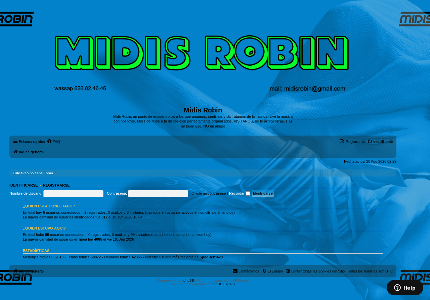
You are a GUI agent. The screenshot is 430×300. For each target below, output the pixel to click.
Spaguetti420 (211, 257)
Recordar (237, 193)
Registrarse (56, 185)
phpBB (188, 280)
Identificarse (23, 185)
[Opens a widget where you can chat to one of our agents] (404, 288)
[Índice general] (203, 55)
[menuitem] (53, 142)
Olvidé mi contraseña (208, 193)
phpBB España (223, 284)
